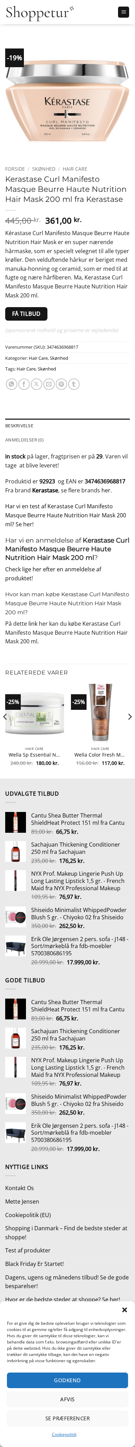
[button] (124, 1309)
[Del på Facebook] (24, 384)
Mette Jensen (22, 1201)
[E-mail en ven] (49, 384)
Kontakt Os (19, 1188)
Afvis (67, 1399)
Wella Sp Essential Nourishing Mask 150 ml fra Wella (35, 755)
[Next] (129, 730)
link (32, 623)
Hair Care (75, 169)
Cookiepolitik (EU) (28, 1215)
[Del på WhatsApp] (11, 384)
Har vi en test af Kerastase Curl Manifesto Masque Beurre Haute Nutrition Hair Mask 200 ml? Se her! (65, 515)
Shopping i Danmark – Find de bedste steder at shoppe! (66, 1232)
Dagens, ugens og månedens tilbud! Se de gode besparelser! (67, 1282)
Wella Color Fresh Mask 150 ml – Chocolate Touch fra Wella (100, 755)
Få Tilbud (26, 314)
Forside (15, 169)
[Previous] (5, 730)
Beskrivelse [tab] (19, 425)
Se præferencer (67, 1418)
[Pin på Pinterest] (61, 384)
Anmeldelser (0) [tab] (24, 440)
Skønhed (43, 169)
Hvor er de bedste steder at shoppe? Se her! (62, 1299)
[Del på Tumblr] (74, 384)
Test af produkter (28, 1250)
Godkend (67, 1380)
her (105, 490)
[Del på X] (36, 384)
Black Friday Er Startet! (34, 1264)
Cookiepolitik (64, 1434)
